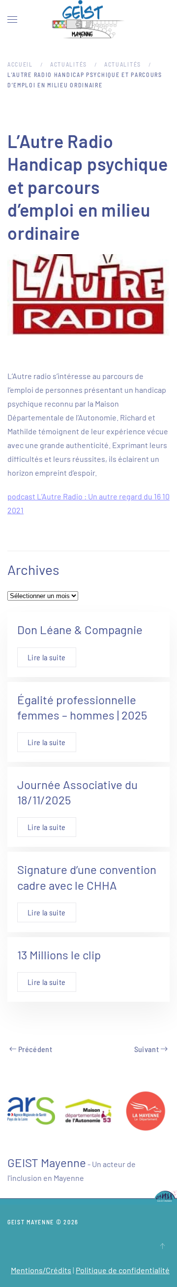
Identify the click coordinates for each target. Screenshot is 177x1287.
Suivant (146, 1049)
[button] (12, 19)
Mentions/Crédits (41, 1270)
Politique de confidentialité (123, 1270)
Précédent (35, 1049)
